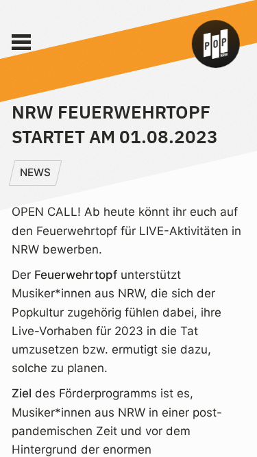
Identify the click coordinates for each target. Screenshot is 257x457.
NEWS (35, 172)
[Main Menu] (21, 42)
